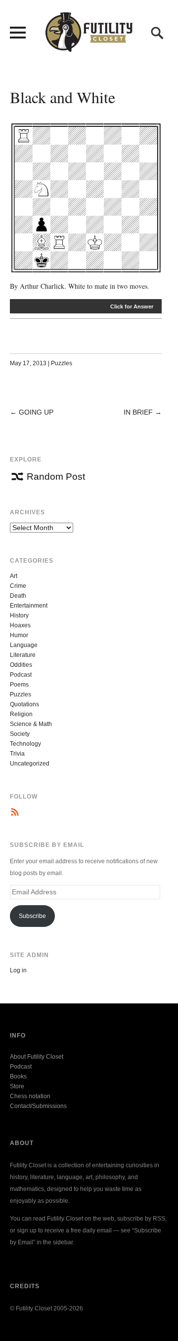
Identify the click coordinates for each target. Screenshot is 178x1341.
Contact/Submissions (38, 1106)
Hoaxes (20, 625)
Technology (25, 743)
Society (20, 733)
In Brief (138, 412)
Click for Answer (131, 306)
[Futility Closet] (89, 46)
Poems (19, 684)
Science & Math (31, 724)
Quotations (24, 704)
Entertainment (28, 605)
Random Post (56, 476)
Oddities (21, 664)
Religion (21, 714)
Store (17, 1086)
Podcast (21, 674)
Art (13, 576)
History (19, 615)
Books (18, 1076)
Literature (23, 654)
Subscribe (32, 916)
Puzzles (61, 363)
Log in (18, 970)
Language (24, 645)
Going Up (36, 412)
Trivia (17, 753)
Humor (19, 635)
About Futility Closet (36, 1056)
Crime (18, 585)
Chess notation (30, 1096)
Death (18, 595)
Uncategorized (29, 763)
